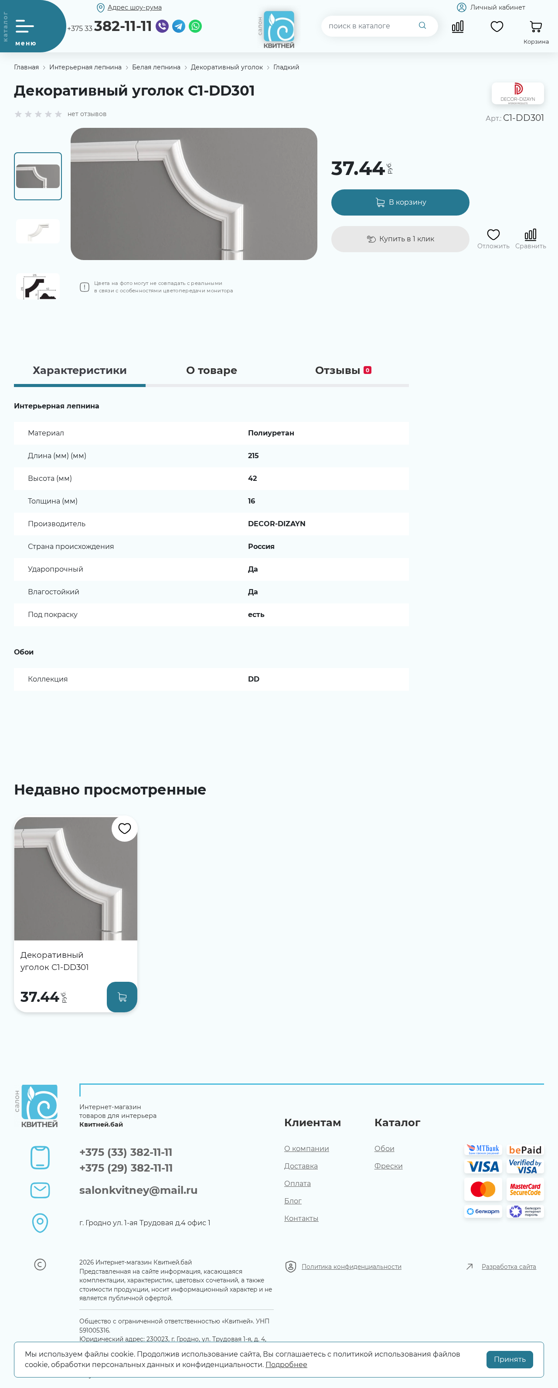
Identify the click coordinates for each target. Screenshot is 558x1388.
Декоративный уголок (227, 67)
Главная (26, 67)
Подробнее (286, 1365)
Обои (384, 1149)
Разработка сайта (509, 1266)
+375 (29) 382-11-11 (126, 1168)
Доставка (301, 1166)
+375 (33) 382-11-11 (125, 1152)
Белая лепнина (156, 67)
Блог (293, 1201)
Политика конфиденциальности (351, 1266)
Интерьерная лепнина (85, 67)
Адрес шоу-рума (135, 7)
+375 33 (109, 25)
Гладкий (286, 67)
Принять (510, 1359)
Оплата (297, 1183)
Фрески (388, 1166)
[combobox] (379, 26)
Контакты (301, 1218)
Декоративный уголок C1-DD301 (54, 961)
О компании (306, 1149)
